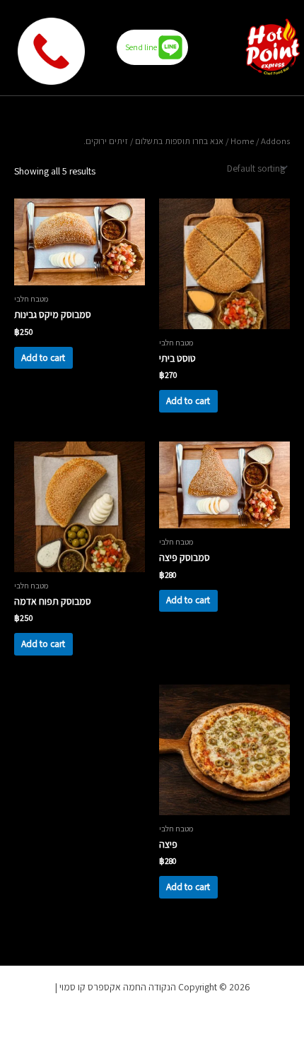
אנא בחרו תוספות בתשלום (179, 141)
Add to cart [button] (188, 400)
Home (242, 141)
